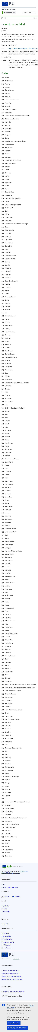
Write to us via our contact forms (11, 976)
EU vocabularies (7, 939)
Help (3, 884)
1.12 (34, 18)
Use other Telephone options (11, 973)
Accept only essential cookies (17, 1028)
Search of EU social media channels (13, 991)
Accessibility (5, 912)
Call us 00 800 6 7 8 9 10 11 (10, 970)
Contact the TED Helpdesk (10, 887)
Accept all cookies (13, 1023)
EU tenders (8, 9)
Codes (4, 30)
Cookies (4, 909)
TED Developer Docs (9, 12)
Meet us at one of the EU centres (12, 979)
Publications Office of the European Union (14, 872)
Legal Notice (5, 906)
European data (6, 936)
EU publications (6, 948)
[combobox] (29, 13)
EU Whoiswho (6, 945)
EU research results (8, 942)
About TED (5, 924)
